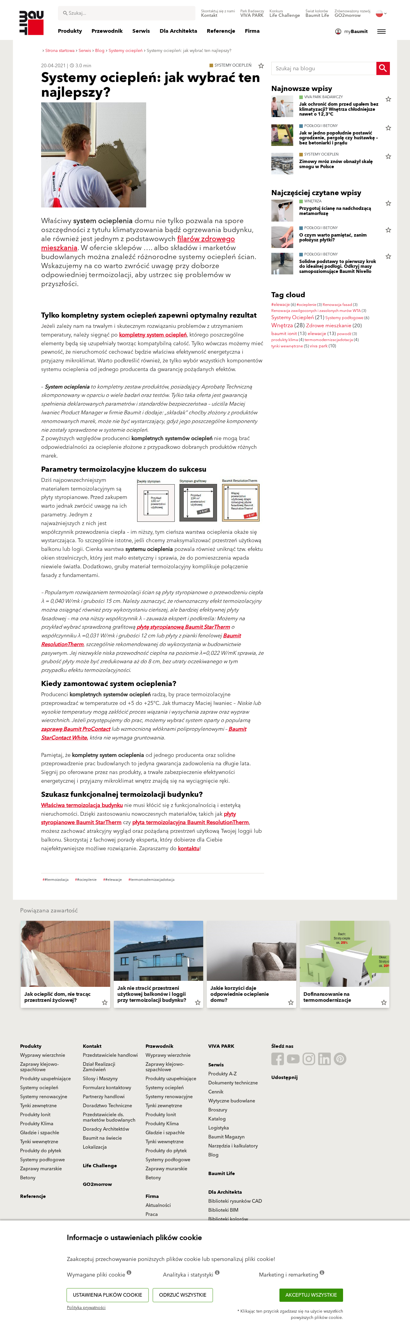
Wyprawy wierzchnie (42, 1055)
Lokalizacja (95, 1147)
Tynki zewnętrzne (38, 1106)
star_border (261, 65)
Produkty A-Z (222, 1074)
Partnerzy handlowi (104, 1097)
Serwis (216, 1065)
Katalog (217, 1119)
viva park (318, 346)
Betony (27, 1178)
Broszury (217, 1110)
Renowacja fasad (337, 304)
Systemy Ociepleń (292, 317)
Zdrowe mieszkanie (328, 325)
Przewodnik (159, 1046)
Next (391, 965)
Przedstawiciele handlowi (110, 1055)
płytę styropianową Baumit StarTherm (183, 627)
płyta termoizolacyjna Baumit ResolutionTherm (190, 822)
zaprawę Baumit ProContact (75, 729)
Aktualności (158, 1205)
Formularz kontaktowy (107, 1088)
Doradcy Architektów (106, 1129)
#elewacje (280, 304)
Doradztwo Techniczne (107, 1106)
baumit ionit (284, 334)
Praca (152, 1214)
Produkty (30, 1046)
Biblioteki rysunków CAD (235, 1201)
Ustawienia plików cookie (107, 1295)
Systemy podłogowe (344, 318)
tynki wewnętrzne (287, 346)
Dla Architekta (225, 1192)
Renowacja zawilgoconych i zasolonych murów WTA (316, 310)
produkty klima (284, 340)
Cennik (215, 1092)
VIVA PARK (221, 1046)
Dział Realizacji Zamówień (99, 1067)
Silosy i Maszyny (100, 1079)
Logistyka (218, 1128)
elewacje (317, 334)
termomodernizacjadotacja (329, 340)
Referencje (33, 1196)
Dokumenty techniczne (233, 1083)
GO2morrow (97, 1184)
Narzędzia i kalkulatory (233, 1146)
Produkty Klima (36, 1124)
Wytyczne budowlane (231, 1101)
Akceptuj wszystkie (311, 1295)
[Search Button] (383, 68)
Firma (152, 1196)
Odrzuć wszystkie (183, 1295)
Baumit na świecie (102, 1138)
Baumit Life (221, 1173)
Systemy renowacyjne (43, 1097)
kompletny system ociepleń (153, 335)
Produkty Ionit (35, 1115)
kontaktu (188, 848)
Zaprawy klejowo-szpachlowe (39, 1067)
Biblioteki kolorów (228, 1219)
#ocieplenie (306, 304)
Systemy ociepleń (39, 1088)
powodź (344, 334)
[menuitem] (218, 13)
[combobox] (126, 13)
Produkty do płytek (40, 1151)
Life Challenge (100, 1166)
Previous (18, 965)
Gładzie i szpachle (39, 1133)
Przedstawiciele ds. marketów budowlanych (109, 1117)
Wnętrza (282, 326)
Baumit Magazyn (226, 1137)
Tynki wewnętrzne (39, 1142)
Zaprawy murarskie (41, 1169)
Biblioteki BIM (223, 1210)
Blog (213, 1155)
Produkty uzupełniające (45, 1079)
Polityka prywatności (86, 1307)
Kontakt (92, 1046)
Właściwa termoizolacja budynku (82, 805)
